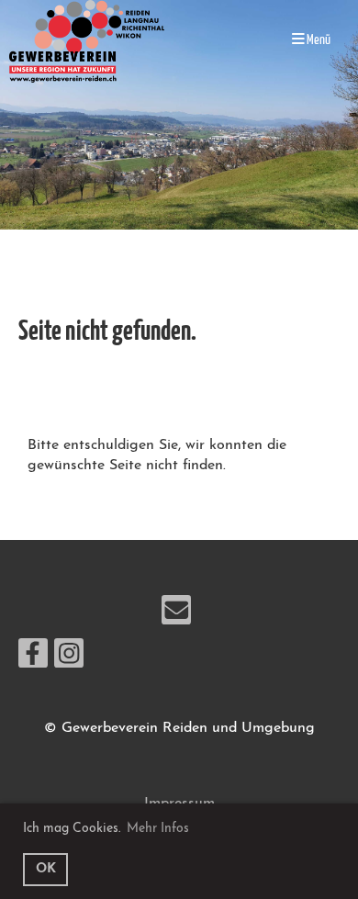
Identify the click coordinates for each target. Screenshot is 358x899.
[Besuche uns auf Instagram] (69, 660)
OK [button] (46, 869)
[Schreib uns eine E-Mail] (176, 617)
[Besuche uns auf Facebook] (33, 660)
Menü (317, 40)
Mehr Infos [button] (158, 829)
